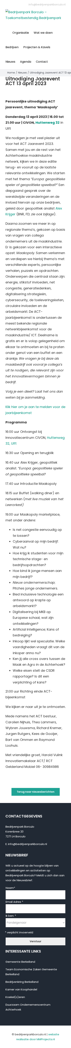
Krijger (10, 214)
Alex (59, 208)
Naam (10, 888)
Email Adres (14, 902)
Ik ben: (11, 916)
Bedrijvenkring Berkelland (21, 982)
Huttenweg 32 (48, 122)
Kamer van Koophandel (21, 989)
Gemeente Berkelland (20, 962)
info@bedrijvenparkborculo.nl (47, 4)
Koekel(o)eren (15, 997)
